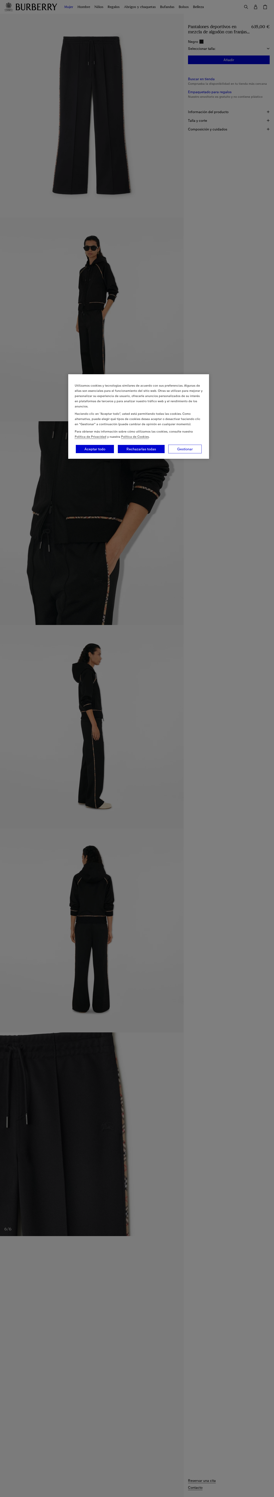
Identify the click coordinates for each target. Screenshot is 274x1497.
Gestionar (185, 449)
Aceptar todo (94, 449)
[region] (138, 416)
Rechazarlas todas (141, 449)
